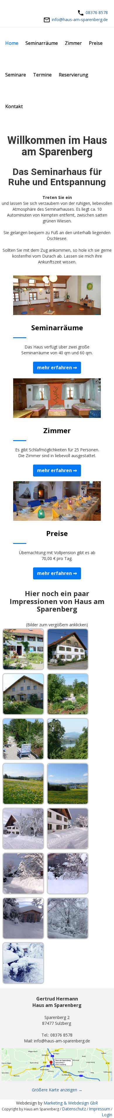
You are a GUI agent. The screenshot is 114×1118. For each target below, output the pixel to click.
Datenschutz (74, 1109)
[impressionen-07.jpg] (23, 784)
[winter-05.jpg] (23, 918)
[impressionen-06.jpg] (68, 739)
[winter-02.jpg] (68, 829)
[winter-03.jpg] (23, 873)
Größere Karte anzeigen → (57, 1090)
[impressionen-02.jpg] (68, 649)
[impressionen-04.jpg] (68, 694)
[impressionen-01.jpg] (23, 649)
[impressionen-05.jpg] (23, 739)
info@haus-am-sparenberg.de (80, 19)
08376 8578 (97, 12)
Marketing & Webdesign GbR (71, 1103)
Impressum (99, 1109)
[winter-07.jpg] (23, 963)
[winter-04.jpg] (68, 873)
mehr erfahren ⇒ (57, 367)
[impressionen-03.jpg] (23, 694)
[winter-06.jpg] (68, 918)
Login (107, 1114)
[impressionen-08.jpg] (68, 784)
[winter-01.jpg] (23, 829)
